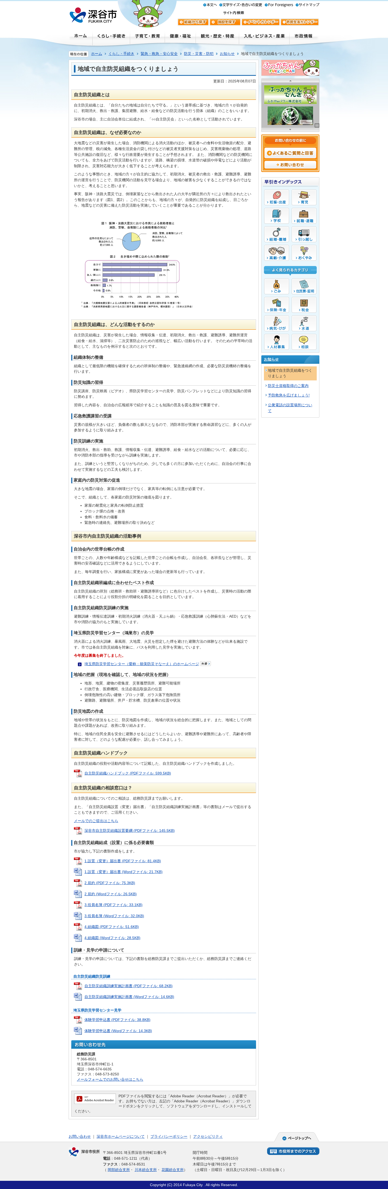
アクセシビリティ (208, 1136)
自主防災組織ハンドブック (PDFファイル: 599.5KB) (127, 773)
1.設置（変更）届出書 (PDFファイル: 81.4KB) (122, 861)
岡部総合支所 (119, 1170)
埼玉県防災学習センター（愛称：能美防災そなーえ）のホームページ (141, 664)
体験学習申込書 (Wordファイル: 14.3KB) (118, 1031)
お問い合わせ (80, 1136)
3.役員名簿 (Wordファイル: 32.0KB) (114, 916)
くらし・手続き (121, 54)
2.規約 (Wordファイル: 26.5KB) (110, 894)
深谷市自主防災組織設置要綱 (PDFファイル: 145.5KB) (129, 830)
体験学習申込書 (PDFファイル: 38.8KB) (117, 1020)
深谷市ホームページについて (121, 1136)
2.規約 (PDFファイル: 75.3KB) (109, 883)
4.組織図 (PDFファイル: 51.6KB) (111, 927)
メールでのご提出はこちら (96, 821)
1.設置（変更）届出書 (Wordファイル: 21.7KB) (123, 872)
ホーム (96, 54)
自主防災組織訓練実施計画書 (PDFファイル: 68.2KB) (128, 986)
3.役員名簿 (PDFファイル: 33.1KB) (113, 905)
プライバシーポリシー (168, 1136)
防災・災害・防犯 (199, 54)
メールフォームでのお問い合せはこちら (110, 1079)
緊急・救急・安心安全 (159, 54)
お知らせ (227, 54)
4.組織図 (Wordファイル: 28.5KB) (112, 938)
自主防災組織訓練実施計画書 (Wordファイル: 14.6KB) (129, 997)
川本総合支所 (146, 1170)
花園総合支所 (173, 1170)
